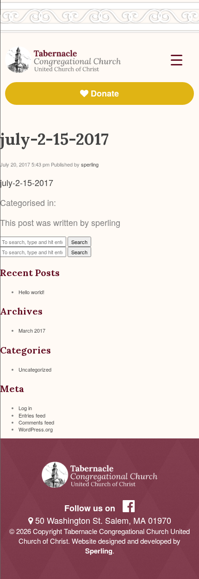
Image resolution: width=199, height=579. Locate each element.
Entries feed (32, 415)
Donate (103, 93)
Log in (25, 408)
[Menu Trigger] (176, 59)
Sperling (98, 551)
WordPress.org (36, 429)
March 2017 (32, 330)
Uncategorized (35, 369)
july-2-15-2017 (54, 139)
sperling (90, 164)
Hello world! (31, 292)
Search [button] (79, 241)
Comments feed (36, 422)
